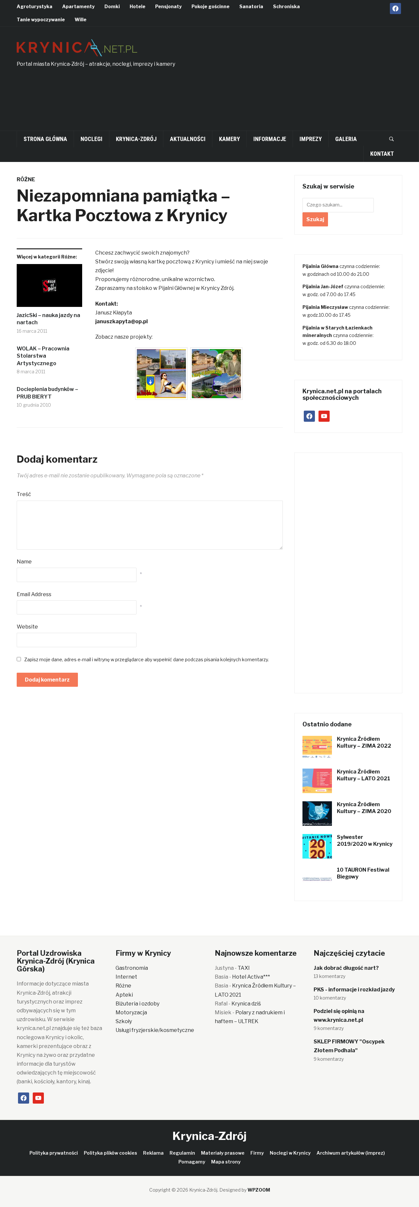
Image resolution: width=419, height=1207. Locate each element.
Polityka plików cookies (110, 1153)
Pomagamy (191, 1161)
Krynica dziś (246, 1004)
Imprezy (311, 138)
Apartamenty (78, 6)
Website (27, 627)
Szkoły (124, 1021)
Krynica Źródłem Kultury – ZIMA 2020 (364, 807)
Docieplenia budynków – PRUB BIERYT (47, 392)
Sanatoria (251, 6)
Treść (24, 494)
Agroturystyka (34, 6)
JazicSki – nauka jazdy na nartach (48, 319)
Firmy (257, 1153)
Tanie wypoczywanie (41, 19)
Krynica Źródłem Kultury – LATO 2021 (363, 775)
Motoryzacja (131, 1012)
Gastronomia (132, 968)
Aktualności (188, 138)
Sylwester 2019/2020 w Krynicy (364, 840)
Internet (126, 977)
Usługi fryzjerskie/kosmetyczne (155, 1030)
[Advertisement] (320, 82)
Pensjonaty (168, 6)
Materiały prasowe (223, 1153)
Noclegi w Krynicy (290, 1153)
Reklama (153, 1153)
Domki (112, 6)
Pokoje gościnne (210, 6)
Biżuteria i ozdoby (137, 1004)
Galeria (346, 138)
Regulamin (182, 1153)
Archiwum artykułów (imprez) (351, 1153)
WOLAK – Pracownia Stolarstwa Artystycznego (43, 356)
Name (24, 562)
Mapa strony (226, 1161)
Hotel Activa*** (251, 977)
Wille (80, 19)
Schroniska (286, 6)
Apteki (124, 995)
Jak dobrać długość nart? (346, 968)
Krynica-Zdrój (136, 138)
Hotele (137, 6)
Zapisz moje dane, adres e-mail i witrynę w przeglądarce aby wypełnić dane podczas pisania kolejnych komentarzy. (146, 659)
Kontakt (382, 153)
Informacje (269, 138)
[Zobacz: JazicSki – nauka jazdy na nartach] (49, 288)
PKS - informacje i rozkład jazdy (354, 989)
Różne (26, 179)
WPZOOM (258, 1190)
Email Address (34, 594)
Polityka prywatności (53, 1153)
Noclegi (91, 138)
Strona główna (45, 138)
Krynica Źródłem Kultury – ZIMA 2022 (364, 742)
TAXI (244, 968)
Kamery (229, 138)
